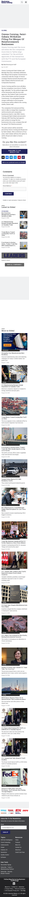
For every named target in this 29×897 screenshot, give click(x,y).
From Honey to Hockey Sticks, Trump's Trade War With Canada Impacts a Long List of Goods (9, 244)
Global (4, 30)
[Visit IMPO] (25, 810)
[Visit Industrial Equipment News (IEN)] (18, 810)
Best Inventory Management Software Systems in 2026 (8, 214)
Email (2, 824)
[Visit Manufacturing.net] (11, 813)
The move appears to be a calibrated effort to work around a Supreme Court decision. (14, 422)
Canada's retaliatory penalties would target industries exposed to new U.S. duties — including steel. (13, 578)
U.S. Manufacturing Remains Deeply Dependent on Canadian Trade (10, 223)
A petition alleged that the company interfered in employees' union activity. (14, 609)
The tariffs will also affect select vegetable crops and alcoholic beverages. (14, 453)
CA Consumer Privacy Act (12, 890)
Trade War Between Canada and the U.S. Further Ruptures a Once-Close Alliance (14, 542)
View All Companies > (14, 264)
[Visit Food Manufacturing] (11, 810)
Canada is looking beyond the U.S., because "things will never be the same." (14, 546)
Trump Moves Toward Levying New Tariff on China (8, 233)
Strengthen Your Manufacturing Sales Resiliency (13, 353)
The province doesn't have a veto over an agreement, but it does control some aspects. (14, 672)
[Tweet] (15, 157)
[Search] (21, 2)
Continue (8, 193)
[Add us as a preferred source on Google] (23, 157)
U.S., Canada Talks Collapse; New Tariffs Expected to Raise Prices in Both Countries (14, 573)
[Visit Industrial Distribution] (3, 813)
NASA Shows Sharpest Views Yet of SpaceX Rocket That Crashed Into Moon (14, 698)
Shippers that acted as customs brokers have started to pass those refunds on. (14, 794)
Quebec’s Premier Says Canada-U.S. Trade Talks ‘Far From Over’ (14, 668)
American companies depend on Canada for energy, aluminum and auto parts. (14, 389)
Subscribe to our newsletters (14, 151)
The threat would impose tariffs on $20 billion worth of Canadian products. (14, 762)
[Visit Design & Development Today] (3, 810)
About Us (7, 887)
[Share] (7, 157)
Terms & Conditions (20, 888)
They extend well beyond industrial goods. (13, 483)
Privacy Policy (9, 888)
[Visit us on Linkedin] (14, 883)
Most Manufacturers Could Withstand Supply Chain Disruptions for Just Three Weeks (14, 509)
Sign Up (5, 832)
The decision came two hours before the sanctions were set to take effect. (13, 732)
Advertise (21, 887)
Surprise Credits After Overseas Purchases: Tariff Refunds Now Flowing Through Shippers (13, 790)
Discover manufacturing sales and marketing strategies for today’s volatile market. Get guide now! (14, 358)
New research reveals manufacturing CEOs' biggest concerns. (14, 514)
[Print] (3, 157)
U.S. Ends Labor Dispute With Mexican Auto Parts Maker (14, 606)
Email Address (7, 185)
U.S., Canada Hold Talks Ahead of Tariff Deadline (13, 759)
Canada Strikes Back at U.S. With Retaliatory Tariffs (11, 480)
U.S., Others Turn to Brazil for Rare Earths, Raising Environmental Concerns (14, 636)
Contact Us (14, 887)
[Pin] (19, 157)
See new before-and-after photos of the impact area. (13, 702)
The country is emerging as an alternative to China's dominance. (14, 640)
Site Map (23, 890)
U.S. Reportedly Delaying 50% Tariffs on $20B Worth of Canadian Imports (14, 728)
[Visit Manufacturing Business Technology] (18, 813)
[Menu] (25, 2)
